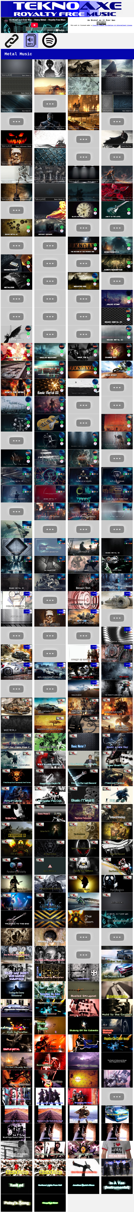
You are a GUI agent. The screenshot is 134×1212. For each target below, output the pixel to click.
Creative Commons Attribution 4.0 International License (112, 25)
